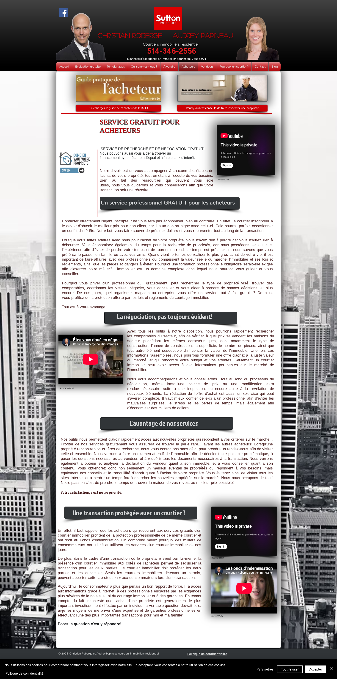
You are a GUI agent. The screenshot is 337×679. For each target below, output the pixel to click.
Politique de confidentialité (24, 673)
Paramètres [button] (265, 669)
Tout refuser (290, 669)
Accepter (315, 669)
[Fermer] (331, 669)
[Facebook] (63, 12)
